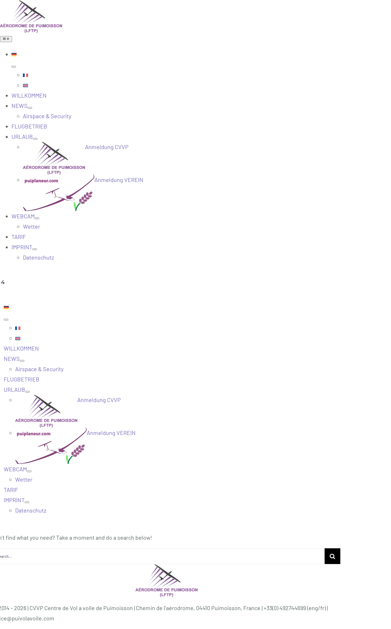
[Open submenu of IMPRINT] (34, 249)
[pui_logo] (31, 5)
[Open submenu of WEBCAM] (37, 218)
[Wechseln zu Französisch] (207, 75)
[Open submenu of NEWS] (29, 108)
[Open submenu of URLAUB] (35, 139)
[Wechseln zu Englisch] (207, 85)
